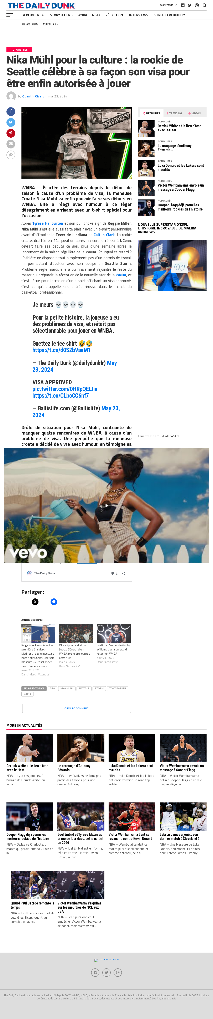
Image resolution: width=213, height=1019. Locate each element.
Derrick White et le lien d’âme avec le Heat (179, 128)
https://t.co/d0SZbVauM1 (61, 350)
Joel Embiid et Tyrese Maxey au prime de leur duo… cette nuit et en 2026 (80, 838)
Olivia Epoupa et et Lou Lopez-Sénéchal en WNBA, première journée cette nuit (74, 651)
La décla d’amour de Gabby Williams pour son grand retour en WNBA (113, 649)
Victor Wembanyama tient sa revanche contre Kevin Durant (130, 836)
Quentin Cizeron (34, 96)
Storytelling (61, 14)
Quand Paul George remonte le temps (32, 905)
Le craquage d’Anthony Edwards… (174, 147)
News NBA (29, 24)
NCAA (96, 14)
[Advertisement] (172, 331)
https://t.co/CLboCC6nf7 (60, 395)
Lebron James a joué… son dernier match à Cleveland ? (179, 836)
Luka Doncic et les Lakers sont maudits (181, 167)
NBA (52, 688)
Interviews (138, 14)
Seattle (84, 688)
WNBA (82, 14)
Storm (99, 688)
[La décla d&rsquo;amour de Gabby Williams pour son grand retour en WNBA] (114, 633)
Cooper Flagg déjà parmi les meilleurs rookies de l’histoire (180, 207)
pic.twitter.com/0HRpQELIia (64, 388)
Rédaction (114, 14)
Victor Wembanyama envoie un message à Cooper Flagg (181, 187)
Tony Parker (117, 688)
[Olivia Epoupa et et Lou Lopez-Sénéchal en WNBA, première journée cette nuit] (76, 633)
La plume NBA (32, 14)
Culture (49, 24)
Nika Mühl (67, 688)
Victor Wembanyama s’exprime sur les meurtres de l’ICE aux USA (79, 907)
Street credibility (169, 14)
